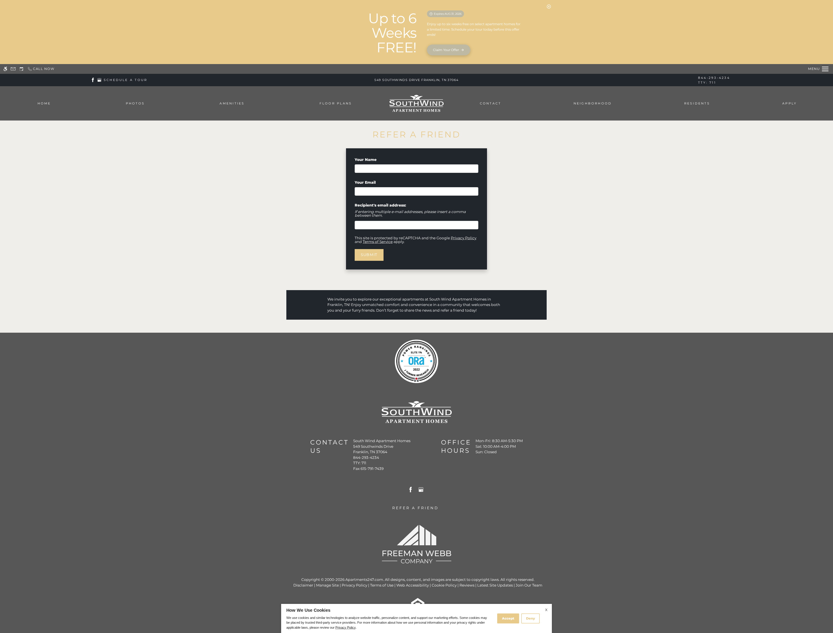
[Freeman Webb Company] (416, 543)
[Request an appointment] (21, 69)
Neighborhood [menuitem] (593, 103)
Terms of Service (378, 242)
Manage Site (327, 585)
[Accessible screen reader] (5, 69)
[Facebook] (93, 80)
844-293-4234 (714, 80)
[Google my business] (99, 80)
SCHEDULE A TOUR (126, 80)
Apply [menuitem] (789, 103)
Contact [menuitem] (490, 103)
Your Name (374, 159)
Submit (369, 255)
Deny (530, 618)
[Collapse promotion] (549, 6)
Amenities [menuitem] (232, 103)
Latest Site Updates (495, 585)
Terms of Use (382, 585)
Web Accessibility (412, 585)
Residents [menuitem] (697, 103)
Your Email (374, 182)
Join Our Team (529, 585)
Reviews (466, 585)
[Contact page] (13, 69)
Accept (508, 618)
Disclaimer (303, 585)
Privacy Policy (463, 238)
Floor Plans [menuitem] (336, 103)
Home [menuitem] (44, 103)
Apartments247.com (364, 579)
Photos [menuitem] (135, 103)
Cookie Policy (444, 585)
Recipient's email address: (380, 205)
